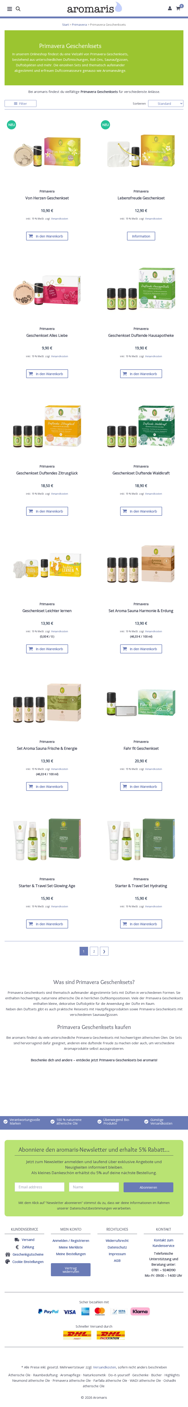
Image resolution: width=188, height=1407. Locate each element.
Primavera (79, 24)
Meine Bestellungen (71, 1253)
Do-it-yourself (119, 1375)
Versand (28, 1239)
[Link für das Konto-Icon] (170, 8)
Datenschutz (117, 1247)
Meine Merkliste (71, 1247)
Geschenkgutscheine (28, 1254)
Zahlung (28, 1247)
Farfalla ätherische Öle (110, 1380)
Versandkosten (59, 218)
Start (65, 24)
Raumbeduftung (45, 1375)
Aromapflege (70, 1375)
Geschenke (140, 1375)
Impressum (117, 1253)
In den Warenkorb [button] (49, 236)
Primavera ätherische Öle (72, 1380)
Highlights (172, 1375)
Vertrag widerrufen (71, 1270)
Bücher (156, 1375)
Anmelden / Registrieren (71, 1240)
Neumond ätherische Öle (31, 1380)
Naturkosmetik (94, 1375)
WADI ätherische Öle (145, 1380)
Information (141, 236)
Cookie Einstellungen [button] (28, 1261)
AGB (117, 1260)
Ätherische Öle (19, 1375)
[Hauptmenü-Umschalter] (10, 8)
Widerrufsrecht (117, 1240)
